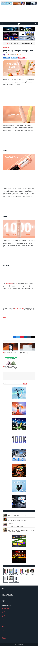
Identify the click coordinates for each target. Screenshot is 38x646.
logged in (10, 376)
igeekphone (21, 644)
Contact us (3, 595)
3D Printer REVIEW (11, 511)
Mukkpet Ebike (4, 638)
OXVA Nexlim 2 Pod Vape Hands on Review (17, 520)
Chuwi (3, 627)
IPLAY (3, 618)
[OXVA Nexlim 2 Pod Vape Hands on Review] (5, 519)
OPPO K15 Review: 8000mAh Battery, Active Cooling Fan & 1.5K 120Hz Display (26, 354)
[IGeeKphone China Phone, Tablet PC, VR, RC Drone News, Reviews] (19, 23)
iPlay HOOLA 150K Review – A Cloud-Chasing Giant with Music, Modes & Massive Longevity (21, 531)
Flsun (3, 633)
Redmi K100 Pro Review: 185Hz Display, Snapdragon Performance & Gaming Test (10, 354)
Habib (8, 54)
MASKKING (3, 615)
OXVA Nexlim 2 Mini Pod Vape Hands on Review (18, 515)
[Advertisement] (19, 13)
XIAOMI (17, 511)
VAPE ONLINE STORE (5, 608)
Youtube (3, 601)
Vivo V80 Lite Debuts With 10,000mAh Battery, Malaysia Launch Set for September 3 (10, 367)
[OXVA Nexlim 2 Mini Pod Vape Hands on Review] (5, 515)
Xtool (3, 635)
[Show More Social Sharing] (26, 57)
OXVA (3, 612)
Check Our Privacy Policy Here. (6, 596)
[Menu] (2, 24)
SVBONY (3, 626)
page (23, 308)
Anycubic (3, 634)
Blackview (3, 629)
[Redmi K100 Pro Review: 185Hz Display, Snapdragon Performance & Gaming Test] (10, 347)
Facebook (3, 600)
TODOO (3, 619)
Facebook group (17, 308)
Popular (5, 511)
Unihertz (3, 631)
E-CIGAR (6, 47)
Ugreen (3, 639)
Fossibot (3, 630)
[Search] (35, 24)
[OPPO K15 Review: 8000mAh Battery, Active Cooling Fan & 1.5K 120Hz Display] (27, 347)
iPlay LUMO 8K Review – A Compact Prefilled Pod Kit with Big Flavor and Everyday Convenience (21, 525)
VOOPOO (3, 611)
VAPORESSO (4, 609)
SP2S (2, 616)
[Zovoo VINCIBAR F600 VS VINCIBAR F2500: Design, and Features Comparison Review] (19, 68)
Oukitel (3, 637)
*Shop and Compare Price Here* (7, 599)
